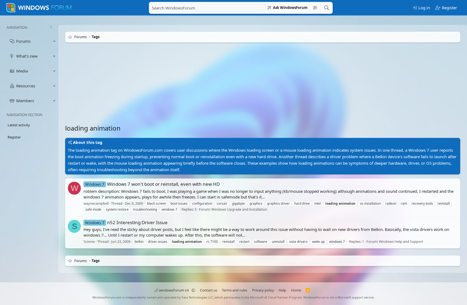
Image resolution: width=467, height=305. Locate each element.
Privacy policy (263, 290)
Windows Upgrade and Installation (239, 209)
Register (14, 137)
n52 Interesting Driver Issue (126, 222)
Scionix (89, 241)
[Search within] (315, 8)
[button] (54, 41)
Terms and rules (234, 290)
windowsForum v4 (173, 290)
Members (25, 100)
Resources (25, 85)
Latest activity (19, 124)
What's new (27, 56)
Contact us (208, 290)
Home (296, 290)
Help (282, 290)
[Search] (326, 8)
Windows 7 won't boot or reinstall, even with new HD (152, 184)
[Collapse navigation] (51, 27)
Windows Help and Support (401, 241)
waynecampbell (96, 203)
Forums (23, 41)
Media (22, 71)
